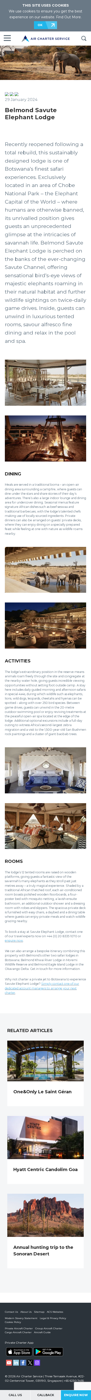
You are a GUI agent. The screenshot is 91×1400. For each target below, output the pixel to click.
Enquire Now (76, 1395)
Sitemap (39, 1311)
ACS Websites (55, 1311)
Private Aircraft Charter (19, 1328)
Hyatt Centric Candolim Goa (45, 1169)
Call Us (15, 1395)
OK (40, 25)
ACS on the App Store (19, 1351)
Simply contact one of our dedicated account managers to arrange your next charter (42, 988)
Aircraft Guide (42, 1332)
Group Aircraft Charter (48, 1328)
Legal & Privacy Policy (53, 1318)
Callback (45, 1395)
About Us (26, 1311)
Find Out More (68, 17)
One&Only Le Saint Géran (42, 1091)
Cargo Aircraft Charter (18, 1332)
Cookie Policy (13, 1322)
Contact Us (11, 1311)
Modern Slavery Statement (21, 1318)
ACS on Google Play (48, 1351)
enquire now (14, 940)
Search (83, 38)
